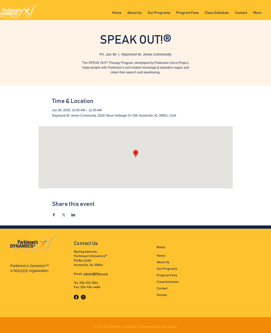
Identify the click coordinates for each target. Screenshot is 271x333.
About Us (163, 262)
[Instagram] (83, 297)
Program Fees (167, 275)
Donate (162, 295)
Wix (174, 326)
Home (161, 255)
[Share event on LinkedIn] (73, 214)
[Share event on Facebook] (54, 214)
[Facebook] (76, 297)
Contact (162, 288)
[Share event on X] (63, 214)
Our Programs (167, 268)
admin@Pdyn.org (96, 273)
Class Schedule (168, 281)
